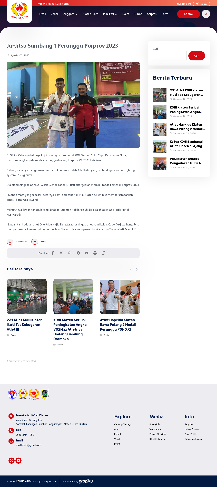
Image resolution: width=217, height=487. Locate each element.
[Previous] (130, 269)
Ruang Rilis (155, 424)
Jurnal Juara (155, 429)
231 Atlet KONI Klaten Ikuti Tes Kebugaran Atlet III (186, 95)
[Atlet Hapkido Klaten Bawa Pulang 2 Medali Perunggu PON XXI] (159, 129)
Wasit (117, 439)
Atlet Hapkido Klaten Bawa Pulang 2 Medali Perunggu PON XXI (186, 129)
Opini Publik (191, 434)
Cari (155, 48)
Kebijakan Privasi (193, 439)
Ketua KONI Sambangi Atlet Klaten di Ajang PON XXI (186, 146)
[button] (206, 14)
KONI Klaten (21, 241)
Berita (43, 241)
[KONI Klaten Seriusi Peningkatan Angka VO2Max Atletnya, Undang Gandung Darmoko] (159, 112)
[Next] (136, 269)
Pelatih (117, 434)
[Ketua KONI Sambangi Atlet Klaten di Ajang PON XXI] (159, 146)
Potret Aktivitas (158, 434)
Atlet (117, 429)
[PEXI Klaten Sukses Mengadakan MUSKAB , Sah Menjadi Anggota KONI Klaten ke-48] (159, 163)
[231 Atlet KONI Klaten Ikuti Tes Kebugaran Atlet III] (159, 95)
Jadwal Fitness (192, 429)
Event (117, 444)
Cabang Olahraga (123, 424)
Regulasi (189, 424)
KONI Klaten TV (157, 439)
